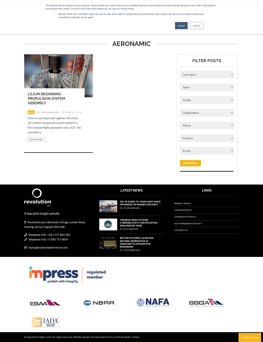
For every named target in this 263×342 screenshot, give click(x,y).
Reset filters (190, 163)
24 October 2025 (130, 229)
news (31, 112)
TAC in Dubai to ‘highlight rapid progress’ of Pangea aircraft (140, 203)
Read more (36, 139)
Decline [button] (196, 25)
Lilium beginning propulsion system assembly (46, 98)
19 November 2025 (131, 208)
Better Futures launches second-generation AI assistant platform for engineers (137, 242)
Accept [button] (181, 25)
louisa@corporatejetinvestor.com (47, 247)
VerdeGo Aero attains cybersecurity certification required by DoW (138, 223)
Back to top (250, 337)
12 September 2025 (131, 250)
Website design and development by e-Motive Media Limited (106, 337)
